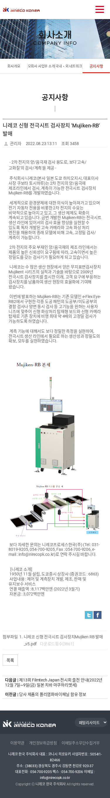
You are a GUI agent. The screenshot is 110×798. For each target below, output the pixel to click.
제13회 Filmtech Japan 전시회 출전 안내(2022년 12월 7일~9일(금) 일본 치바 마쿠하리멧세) (53, 682)
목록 (10, 660)
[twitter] (89, 614)
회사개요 (13, 66)
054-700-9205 (41, 772)
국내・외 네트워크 (68, 66)
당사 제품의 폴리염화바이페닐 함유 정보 (52, 694)
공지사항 (96, 66)
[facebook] (97, 614)
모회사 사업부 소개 (41, 66)
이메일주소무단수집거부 (81, 743)
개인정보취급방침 (43, 743)
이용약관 (17, 743)
